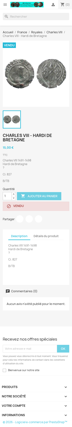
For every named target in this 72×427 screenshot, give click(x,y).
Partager (19, 219)
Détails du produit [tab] (46, 236)
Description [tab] (19, 236)
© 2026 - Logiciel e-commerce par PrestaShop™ (35, 422)
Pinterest (38, 219)
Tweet (29, 219)
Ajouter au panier (39, 196)
